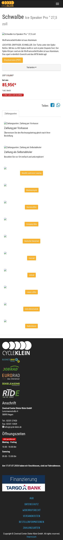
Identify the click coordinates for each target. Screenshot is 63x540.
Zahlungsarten (11, 113)
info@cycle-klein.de (13, 427)
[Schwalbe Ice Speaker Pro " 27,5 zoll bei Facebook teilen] (52, 106)
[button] (31, 67)
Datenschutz (31, 504)
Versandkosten (31, 516)
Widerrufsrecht (32, 510)
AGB (32, 498)
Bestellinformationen (31, 521)
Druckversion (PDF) (12, 60)
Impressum (31, 536)
